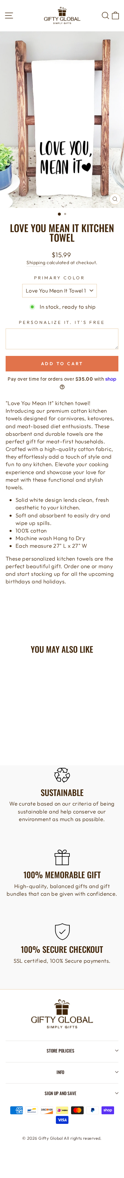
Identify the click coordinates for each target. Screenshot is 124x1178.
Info (60, 1072)
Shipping (35, 262)
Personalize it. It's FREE (62, 322)
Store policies (60, 1050)
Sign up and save (60, 1093)
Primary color (59, 277)
